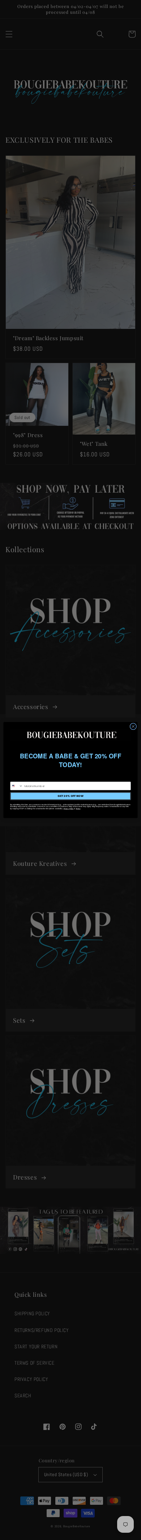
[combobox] (16, 786)
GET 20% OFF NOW (70, 796)
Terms (78, 809)
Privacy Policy (69, 809)
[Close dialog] (133, 727)
